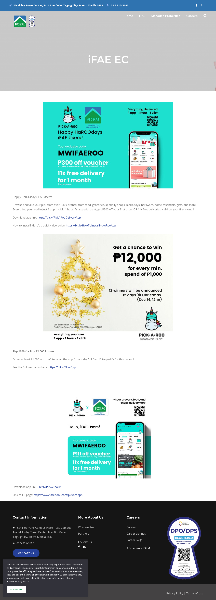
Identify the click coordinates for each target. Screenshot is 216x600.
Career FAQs (134, 540)
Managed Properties (165, 16)
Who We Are (86, 527)
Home (129, 16)
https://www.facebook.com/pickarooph (58, 495)
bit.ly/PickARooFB (50, 487)
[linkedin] (202, 5)
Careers (192, 16)
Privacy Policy (175, 593)
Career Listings (136, 533)
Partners (83, 533)
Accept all (16, 589)
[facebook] (196, 5)
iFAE (142, 16)
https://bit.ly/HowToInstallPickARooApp (91, 225)
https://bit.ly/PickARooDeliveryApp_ (59, 217)
